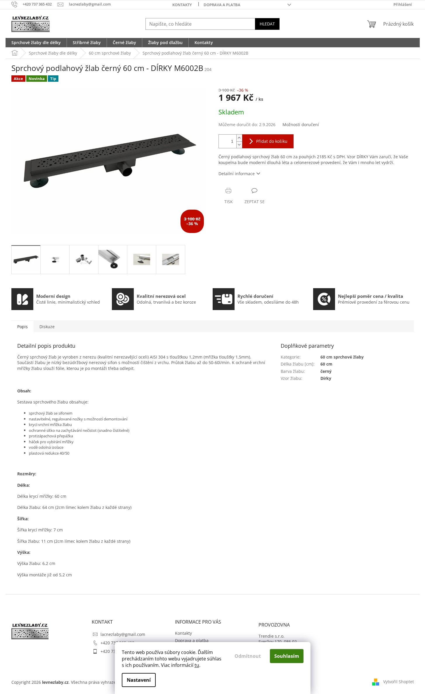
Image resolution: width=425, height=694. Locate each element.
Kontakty (182, 4)
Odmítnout (248, 656)
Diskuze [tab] (47, 326)
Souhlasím (286, 656)
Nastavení (139, 680)
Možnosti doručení (300, 124)
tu (197, 665)
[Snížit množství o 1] (239, 144)
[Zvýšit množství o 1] (239, 138)
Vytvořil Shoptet (398, 681)
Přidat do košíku (271, 141)
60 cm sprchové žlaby (342, 357)
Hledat (267, 24)
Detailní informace (236, 173)
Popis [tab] (22, 326)
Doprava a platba (222, 4)
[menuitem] (36, 42)
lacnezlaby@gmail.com (122, 634)
